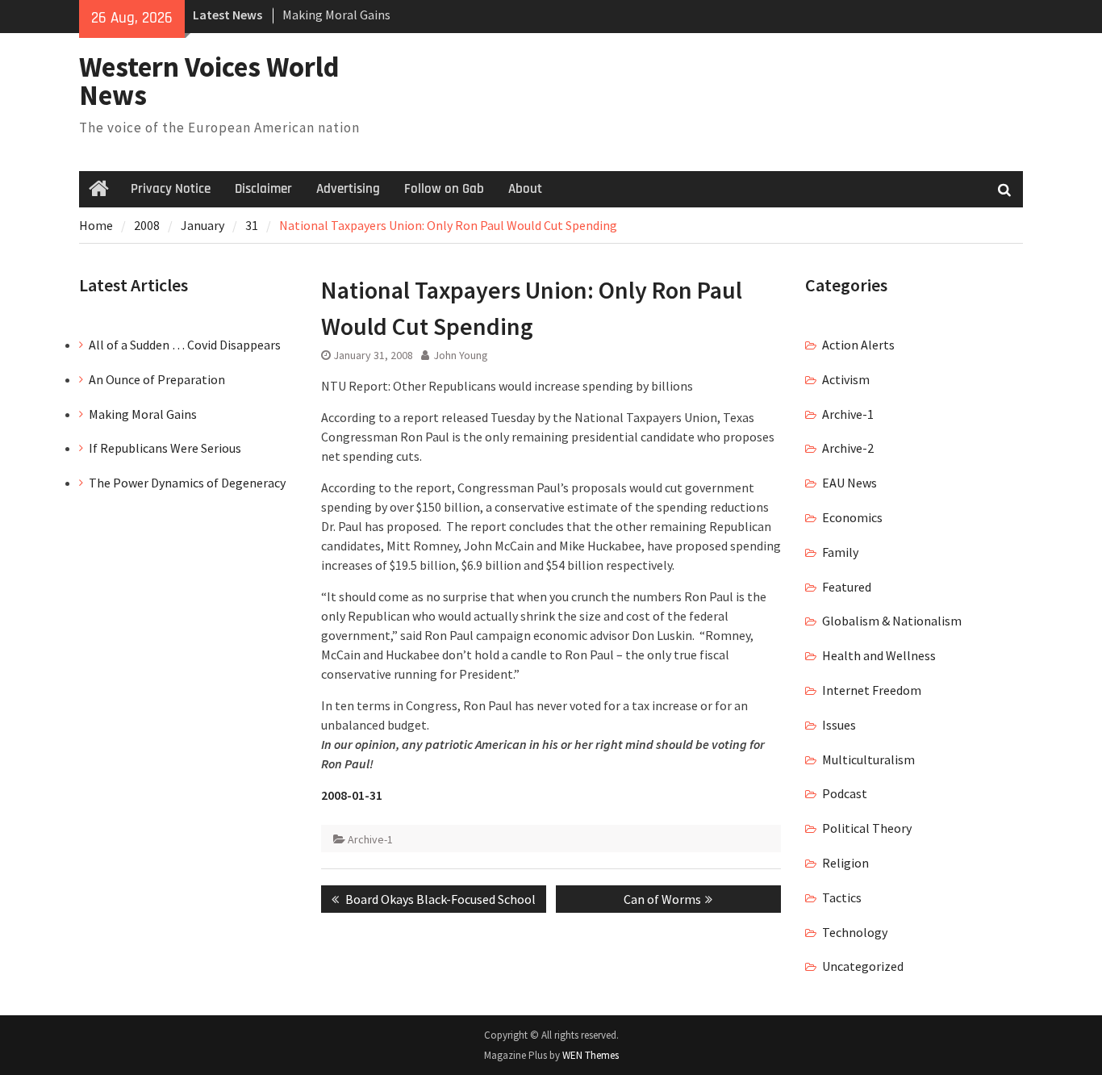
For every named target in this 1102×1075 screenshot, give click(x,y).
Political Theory (867, 828)
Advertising (348, 189)
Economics (852, 517)
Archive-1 (370, 839)
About (525, 189)
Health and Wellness (879, 655)
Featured (846, 587)
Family (840, 552)
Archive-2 (848, 448)
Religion (845, 863)
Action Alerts (858, 345)
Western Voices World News (209, 81)
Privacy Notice (171, 189)
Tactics (842, 897)
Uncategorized (863, 966)
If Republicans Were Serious (165, 448)
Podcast (844, 793)
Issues (839, 725)
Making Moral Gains (336, 14)
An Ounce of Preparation (157, 379)
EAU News (849, 483)
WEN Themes (590, 1055)
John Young (460, 355)
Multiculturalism (868, 759)
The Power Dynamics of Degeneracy (187, 483)
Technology (854, 932)
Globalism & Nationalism (892, 621)
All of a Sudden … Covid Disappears (185, 345)
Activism (846, 379)
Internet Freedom (871, 690)
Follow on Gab (444, 189)
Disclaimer (263, 189)
